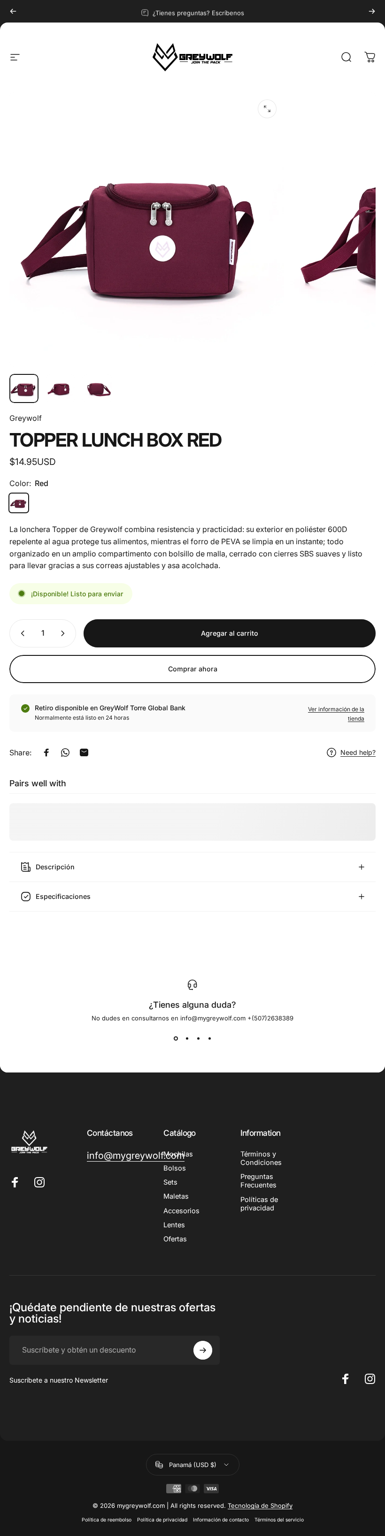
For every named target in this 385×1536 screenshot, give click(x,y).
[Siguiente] (372, 11)
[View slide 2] (186, 1038)
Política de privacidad (162, 1520)
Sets (170, 1182)
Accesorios (181, 1211)
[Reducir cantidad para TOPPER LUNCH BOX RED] (20, 633)
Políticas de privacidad (259, 1203)
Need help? (358, 752)
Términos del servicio (279, 1520)
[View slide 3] (198, 1038)
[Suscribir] (202, 1350)
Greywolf (25, 418)
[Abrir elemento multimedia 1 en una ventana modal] (267, 108)
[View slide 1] (175, 1038)
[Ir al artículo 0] (23, 388)
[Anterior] (13, 11)
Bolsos (174, 1168)
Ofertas (175, 1239)
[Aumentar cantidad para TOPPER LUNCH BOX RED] (65, 633)
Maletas (176, 1196)
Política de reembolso (106, 1520)
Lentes (174, 1225)
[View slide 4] (209, 1038)
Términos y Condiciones (261, 1158)
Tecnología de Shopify (260, 1505)
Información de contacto (221, 1520)
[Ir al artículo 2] (60, 388)
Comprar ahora (192, 669)
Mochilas (178, 1154)
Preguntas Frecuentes (258, 1180)
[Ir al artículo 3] (97, 388)
